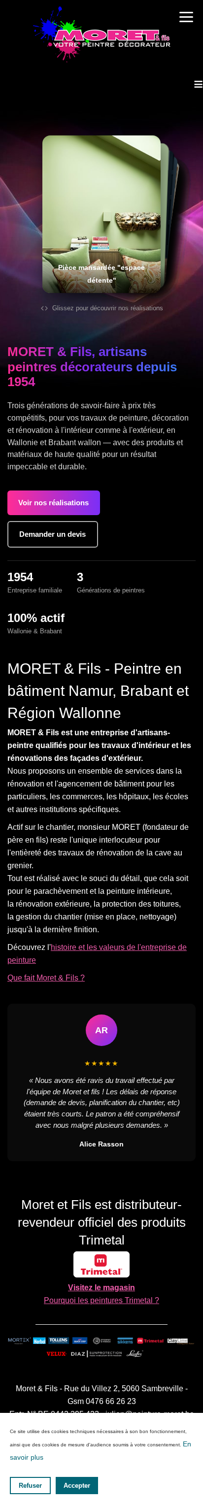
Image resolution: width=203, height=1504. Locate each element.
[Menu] (186, 17)
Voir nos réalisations (53, 502)
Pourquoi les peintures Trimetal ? (101, 1300)
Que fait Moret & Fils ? (46, 978)
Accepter (77, 1485)
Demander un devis (52, 534)
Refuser (30, 1485)
